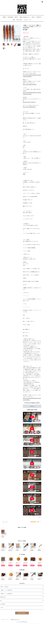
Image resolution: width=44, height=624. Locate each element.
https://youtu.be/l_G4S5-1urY (29, 102)
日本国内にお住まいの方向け (32, 409)
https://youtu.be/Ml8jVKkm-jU (29, 106)
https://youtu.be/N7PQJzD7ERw (29, 84)
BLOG (33, 17)
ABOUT (16, 17)
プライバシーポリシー (5, 619)
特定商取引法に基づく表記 (15, 619)
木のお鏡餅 (2, 604)
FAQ (14, 19)
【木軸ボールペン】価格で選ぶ (6, 593)
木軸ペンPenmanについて (25, 17)
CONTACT (38, 17)
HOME (4, 17)
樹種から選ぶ (3, 597)
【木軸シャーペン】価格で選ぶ (6, 590)
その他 (1, 607)
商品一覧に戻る (22, 613)
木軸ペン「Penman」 (4, 586)
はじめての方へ (19, 19)
